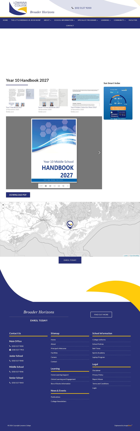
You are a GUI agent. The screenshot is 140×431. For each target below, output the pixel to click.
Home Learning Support (60, 375)
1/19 (40, 186)
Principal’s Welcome (58, 348)
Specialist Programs (87, 20)
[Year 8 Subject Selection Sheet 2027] (86, 97)
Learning (105, 20)
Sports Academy (98, 353)
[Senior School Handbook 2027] (53, 97)
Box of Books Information (60, 383)
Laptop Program (98, 357)
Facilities (133, 20)
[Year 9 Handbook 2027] (21, 97)
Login (94, 388)
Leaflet (126, 256)
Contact (70, 26)
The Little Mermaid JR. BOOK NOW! (26, 20)
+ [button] (3, 205)
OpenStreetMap (134, 256)
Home (5, 20)
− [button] (3, 208)
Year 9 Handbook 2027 (14, 107)
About (47, 20)
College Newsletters (58, 401)
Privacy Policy (97, 375)
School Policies (98, 344)
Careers (54, 357)
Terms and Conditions (100, 383)
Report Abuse (97, 379)
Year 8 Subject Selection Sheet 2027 (84, 107)
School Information (63, 20)
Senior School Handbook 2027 (49, 107)
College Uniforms (99, 340)
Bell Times (96, 348)
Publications (55, 397)
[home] (18, 8)
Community (119, 20)
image (128, 425)
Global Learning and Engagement (63, 379)
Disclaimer (96, 370)
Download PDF (18, 195)
